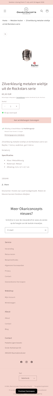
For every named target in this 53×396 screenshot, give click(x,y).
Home (4, 20)
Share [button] (6, 184)
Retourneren (10, 254)
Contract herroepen (26, 391)
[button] (5, 11)
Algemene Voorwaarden (14, 265)
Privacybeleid (13, 390)
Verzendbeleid (41, 390)
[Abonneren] (45, 230)
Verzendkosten (20, 97)
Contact (8, 276)
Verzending (9, 249)
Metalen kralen (16, 20)
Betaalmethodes (11, 260)
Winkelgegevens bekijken (15, 135)
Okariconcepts (14, 386)
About (7, 318)
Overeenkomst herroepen (15, 282)
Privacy (7, 271)
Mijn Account (10, 297)
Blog (7, 329)
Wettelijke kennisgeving (34, 394)
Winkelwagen (10, 303)
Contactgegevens (18, 394)
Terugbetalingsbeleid (41, 386)
